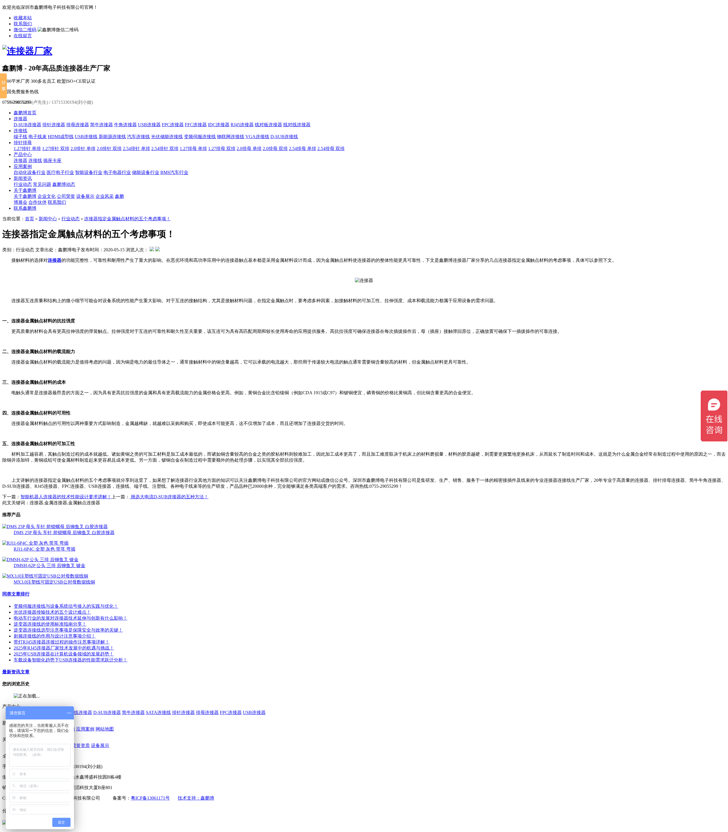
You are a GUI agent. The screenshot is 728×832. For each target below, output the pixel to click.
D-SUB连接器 (27, 124)
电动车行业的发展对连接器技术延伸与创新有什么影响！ (70, 618)
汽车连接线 (138, 136)
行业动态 (23, 184)
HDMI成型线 (61, 136)
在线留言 (23, 35)
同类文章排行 (16, 594)
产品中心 (23, 154)
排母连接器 (77, 124)
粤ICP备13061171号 (150, 798)
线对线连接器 (297, 124)
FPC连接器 (173, 124)
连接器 (20, 118)
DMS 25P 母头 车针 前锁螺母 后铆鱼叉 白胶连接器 (64, 532)
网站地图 (105, 729)
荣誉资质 (81, 745)
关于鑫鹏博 (25, 190)
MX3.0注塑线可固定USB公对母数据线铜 (54, 582)
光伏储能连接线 (167, 136)
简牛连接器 (101, 124)
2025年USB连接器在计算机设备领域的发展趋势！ (64, 654)
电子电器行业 (117, 172)
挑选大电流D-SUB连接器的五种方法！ (169, 496)
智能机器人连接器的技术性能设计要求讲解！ (65, 496)
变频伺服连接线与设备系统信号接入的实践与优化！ (66, 606)
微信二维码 (25, 29)
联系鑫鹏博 (25, 208)
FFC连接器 (196, 124)
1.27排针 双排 (55, 148)
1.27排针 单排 (27, 148)
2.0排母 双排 (275, 148)
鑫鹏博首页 (25, 112)
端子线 (20, 136)
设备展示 (85, 196)
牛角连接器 (125, 124)
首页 (29, 218)
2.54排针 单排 (136, 148)
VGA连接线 (257, 136)
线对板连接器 (268, 124)
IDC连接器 (218, 124)
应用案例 (23, 166)
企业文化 (47, 196)
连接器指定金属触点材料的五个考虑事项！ (127, 218)
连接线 (20, 130)
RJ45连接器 (242, 124)
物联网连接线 (230, 136)
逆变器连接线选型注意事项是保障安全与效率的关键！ (68, 630)
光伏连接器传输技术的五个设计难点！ (52, 612)
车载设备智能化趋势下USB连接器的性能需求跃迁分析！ (70, 659)
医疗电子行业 (60, 172)
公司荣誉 (66, 196)
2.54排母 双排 (331, 148)
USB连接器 (149, 124)
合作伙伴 (37, 202)
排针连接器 (53, 124)
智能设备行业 (88, 172)
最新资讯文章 (16, 671)
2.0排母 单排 (249, 148)
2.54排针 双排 (165, 148)
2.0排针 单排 (83, 148)
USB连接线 (86, 136)
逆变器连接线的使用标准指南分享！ (50, 624)
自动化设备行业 (30, 172)
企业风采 (105, 196)
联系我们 (23, 23)
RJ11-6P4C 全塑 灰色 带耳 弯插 (44, 549)
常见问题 (42, 184)
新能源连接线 (112, 136)
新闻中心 (48, 218)
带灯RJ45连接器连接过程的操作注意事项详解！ (61, 642)
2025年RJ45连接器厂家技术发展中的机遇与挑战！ (64, 648)
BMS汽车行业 (174, 172)
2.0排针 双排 (109, 148)
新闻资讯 (23, 178)
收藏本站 (23, 17)
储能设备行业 (145, 172)
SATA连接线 (158, 712)
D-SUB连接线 (284, 136)
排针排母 (23, 142)
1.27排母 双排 (221, 148)
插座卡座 (52, 160)
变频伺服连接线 (200, 136)
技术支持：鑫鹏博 (196, 798)
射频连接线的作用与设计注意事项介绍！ (55, 636)
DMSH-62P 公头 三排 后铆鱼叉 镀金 (49, 565)
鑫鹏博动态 (63, 184)
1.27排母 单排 (193, 148)
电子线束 (37, 136)
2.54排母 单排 (302, 148)
